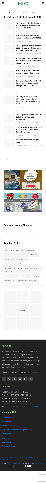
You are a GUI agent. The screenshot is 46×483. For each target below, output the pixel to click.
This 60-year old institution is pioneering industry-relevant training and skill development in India (28, 100)
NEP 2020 (9, 280)
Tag (10, 13)
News (4, 425)
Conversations (8, 417)
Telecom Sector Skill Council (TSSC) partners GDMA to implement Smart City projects (29, 129)
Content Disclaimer (30, 457)
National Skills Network (13, 464)
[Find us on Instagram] (14, 379)
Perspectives (7, 421)
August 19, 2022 (33, 54)
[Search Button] (43, 3)
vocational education (13, 264)
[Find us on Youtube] (20, 379)
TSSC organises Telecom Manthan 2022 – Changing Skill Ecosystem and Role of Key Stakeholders (28, 48)
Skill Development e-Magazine (15, 429)
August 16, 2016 (33, 145)
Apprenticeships (11, 276)
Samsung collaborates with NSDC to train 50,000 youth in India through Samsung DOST (28, 83)
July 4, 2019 (35, 123)
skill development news (30, 276)
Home (6, 13)
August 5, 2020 (36, 107)
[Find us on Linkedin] (25, 379)
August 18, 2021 (36, 89)
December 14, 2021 (31, 76)
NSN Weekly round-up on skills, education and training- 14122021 (28, 72)
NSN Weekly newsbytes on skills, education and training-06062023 (28, 36)
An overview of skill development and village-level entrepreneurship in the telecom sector (28, 25)
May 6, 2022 (35, 66)
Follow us (24, 311)
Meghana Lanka (22, 145)
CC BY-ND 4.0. (39, 464)
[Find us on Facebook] (4, 379)
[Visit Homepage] (22, 3)
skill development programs (28, 280)
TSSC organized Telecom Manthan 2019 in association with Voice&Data (28, 117)
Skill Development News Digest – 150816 (28, 140)
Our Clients (7, 441)
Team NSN (20, 31)
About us (4, 457)
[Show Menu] (3, 3)
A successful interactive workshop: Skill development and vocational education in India (28, 60)
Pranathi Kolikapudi (24, 66)
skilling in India (11, 250)
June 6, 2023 (29, 41)
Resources (6, 433)
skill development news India (16, 259)
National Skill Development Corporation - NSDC (21, 255)
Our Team (6, 437)
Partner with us (8, 446)
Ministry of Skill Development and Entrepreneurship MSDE (21, 269)
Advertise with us (15, 457)
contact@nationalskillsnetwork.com (25, 406)
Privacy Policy (6, 459)
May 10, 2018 (29, 135)
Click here (34, 372)
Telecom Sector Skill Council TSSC (23, 13)
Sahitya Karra (22, 54)
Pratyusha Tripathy (23, 89)
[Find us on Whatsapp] (30, 379)
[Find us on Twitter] (9, 379)
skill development (28, 250)
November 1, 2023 (31, 31)
